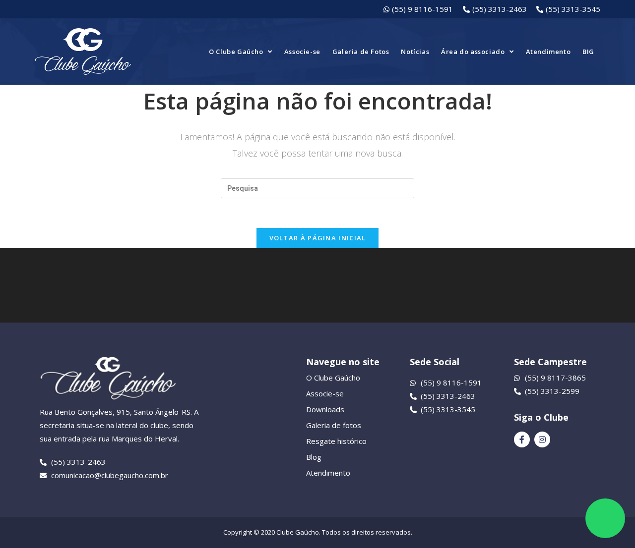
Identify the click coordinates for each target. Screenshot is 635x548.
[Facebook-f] (522, 439)
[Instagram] (542, 439)
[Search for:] (317, 188)
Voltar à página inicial (317, 237)
